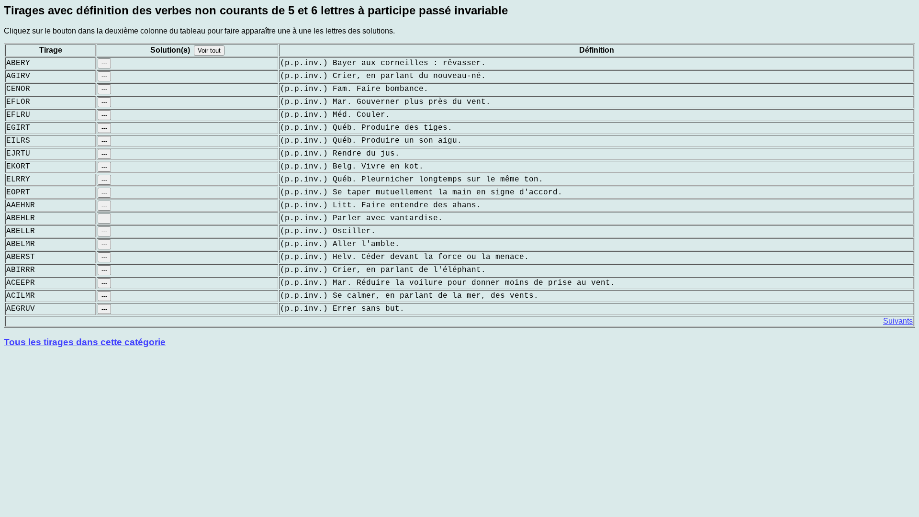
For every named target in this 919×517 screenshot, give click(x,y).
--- (104, 63)
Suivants (898, 321)
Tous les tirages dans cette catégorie (85, 342)
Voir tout (209, 50)
